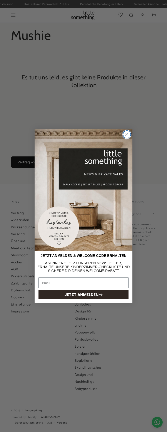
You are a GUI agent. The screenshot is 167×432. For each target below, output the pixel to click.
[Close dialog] (127, 134)
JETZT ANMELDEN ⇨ (83, 294)
